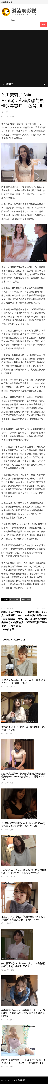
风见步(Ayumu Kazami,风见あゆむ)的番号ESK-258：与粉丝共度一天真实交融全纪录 (23, 871)
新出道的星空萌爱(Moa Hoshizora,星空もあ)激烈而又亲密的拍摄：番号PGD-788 (23, 825)
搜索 (13, 20)
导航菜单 (9, 84)
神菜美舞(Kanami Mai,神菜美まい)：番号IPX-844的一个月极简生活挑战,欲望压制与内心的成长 (23, 1013)
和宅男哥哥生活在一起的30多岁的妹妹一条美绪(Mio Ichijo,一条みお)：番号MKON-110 (23, 1061)
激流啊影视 (20, 1080)
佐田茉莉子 (26, 599)
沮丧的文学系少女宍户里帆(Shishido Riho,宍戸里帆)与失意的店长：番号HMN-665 (23, 918)
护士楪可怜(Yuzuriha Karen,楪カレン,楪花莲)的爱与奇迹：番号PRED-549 (23, 965)
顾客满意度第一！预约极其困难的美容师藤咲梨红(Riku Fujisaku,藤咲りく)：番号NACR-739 (23, 776)
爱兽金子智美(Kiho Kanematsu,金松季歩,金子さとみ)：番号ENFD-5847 (23, 681)
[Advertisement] (24, 55)
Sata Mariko (14, 599)
